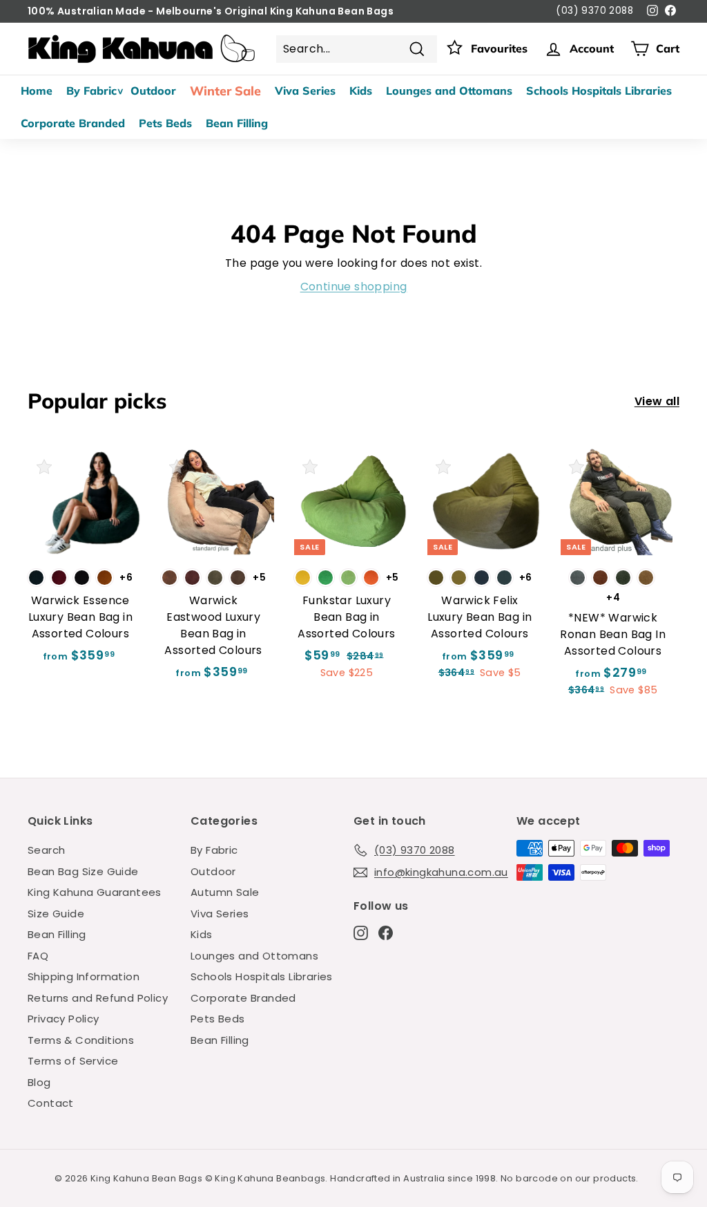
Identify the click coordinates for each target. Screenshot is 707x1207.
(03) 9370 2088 (594, 10)
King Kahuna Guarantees (95, 892)
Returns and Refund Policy (98, 998)
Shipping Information (83, 976)
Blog (39, 1082)
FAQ (38, 955)
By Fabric (91, 90)
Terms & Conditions (81, 1040)
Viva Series (305, 90)
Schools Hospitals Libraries (599, 90)
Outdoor (153, 90)
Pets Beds (165, 123)
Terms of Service (73, 1061)
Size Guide (56, 913)
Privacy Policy (63, 1018)
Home (36, 90)
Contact (51, 1103)
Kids (360, 90)
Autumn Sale (225, 892)
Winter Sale (225, 91)
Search (46, 850)
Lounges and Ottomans (449, 90)
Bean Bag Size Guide (83, 871)
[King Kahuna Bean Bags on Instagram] (361, 933)
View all (657, 401)
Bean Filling (237, 123)
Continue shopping (353, 286)
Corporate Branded (73, 123)
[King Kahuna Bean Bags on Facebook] (385, 933)
